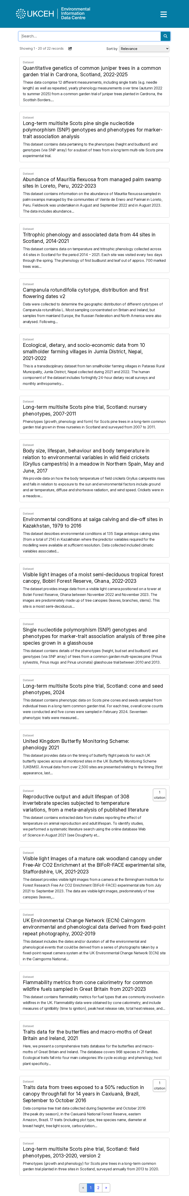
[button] (70, 48)
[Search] (165, 36)
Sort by (112, 49)
